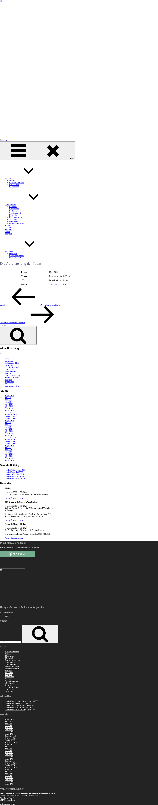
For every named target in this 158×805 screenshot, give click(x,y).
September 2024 (11, 443)
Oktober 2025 (10, 416)
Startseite (8, 178)
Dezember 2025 (10, 412)
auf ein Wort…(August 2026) (15, 470)
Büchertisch (13, 211)
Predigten (8, 230)
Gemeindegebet (15, 213)
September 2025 (11, 419)
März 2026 (9, 406)
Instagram (8, 234)
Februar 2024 (9, 458)
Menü (72, 159)
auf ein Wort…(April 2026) (15, 478)
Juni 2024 (8, 450)
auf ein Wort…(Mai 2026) (14, 476)
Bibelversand (14, 209)
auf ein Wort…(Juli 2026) (14, 472)
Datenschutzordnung (16, 258)
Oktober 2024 (10, 441)
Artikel (7, 225)
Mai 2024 (8, 452)
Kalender (8, 373)
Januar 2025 (9, 435)
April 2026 (9, 404)
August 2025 (9, 421)
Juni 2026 (8, 400)
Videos (7, 232)
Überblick (13, 207)
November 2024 (11, 439)
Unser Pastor (14, 187)
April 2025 (9, 429)
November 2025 (11, 414)
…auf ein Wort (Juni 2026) (14, 474)
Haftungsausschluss (16, 256)
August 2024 (9, 446)
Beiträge (8, 654)
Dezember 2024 (10, 437)
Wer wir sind (14, 185)
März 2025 (9, 431)
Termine (8, 227)
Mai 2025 (8, 427)
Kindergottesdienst (16, 217)
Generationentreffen (16, 223)
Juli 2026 (8, 398)
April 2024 (9, 454)
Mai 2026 (8, 402)
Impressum (9, 252)
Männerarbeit (14, 221)
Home (7, 616)
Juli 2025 (8, 423)
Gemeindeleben (10, 205)
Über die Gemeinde (16, 183)
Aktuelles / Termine (12, 378)
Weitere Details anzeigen (14, 498)
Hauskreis (13, 215)
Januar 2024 (9, 460)
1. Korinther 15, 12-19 (57, 284)
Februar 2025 (9, 433)
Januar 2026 (9, 410)
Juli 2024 (8, 448)
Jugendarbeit (14, 219)
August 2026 (9, 396)
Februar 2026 (9, 408)
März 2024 (9, 456)
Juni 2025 (8, 425)
